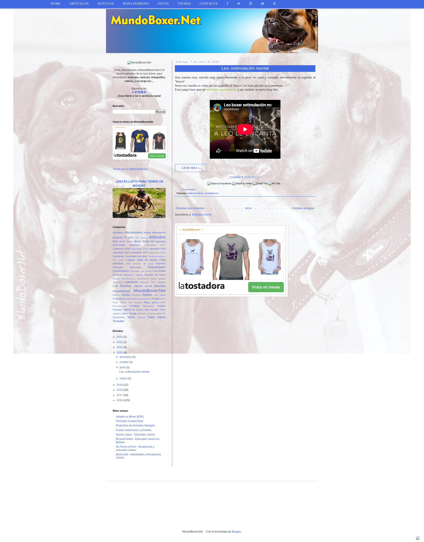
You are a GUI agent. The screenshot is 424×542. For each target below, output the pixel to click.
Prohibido (135, 306)
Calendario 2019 (139, 249)
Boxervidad (119, 245)
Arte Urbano (141, 238)
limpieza (161, 282)
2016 (120, 400)
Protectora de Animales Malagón (135, 425)
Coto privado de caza (139, 263)
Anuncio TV (120, 237)
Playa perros (151, 302)
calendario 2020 (157, 248)
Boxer (138, 241)
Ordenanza (119, 298)
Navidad (125, 295)
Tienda (184, 3)
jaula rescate (158, 278)
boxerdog (160, 241)
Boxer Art (148, 241)
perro (163, 299)
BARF (122, 241)
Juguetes (117, 282)
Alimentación (159, 232)
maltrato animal (143, 286)
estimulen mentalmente (221, 89)
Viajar (151, 317)
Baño (115, 241)
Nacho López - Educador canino (135, 434)
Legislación (131, 282)
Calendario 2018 (121, 248)
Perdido (155, 298)
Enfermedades (157, 267)
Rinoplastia (148, 306)
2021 (120, 347)
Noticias (106, 3)
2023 (120, 336)
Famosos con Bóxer (140, 271)
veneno (141, 317)
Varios (131, 317)
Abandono (118, 232)
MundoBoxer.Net (150, 290)
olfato (163, 295)
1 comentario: (189, 189)
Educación (135, 267)
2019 (120, 384)
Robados (117, 309)
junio (123, 367)
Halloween (128, 275)
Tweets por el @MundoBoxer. (130, 169)
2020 (120, 352)
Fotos (162, 271)
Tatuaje (132, 313)
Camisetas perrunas (136, 256)
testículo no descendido (149, 313)
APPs (131, 237)
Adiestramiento (196, 193)
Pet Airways (135, 302)
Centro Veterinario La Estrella (133, 430)
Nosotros (136, 295)
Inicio (248, 208)
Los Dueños (122, 286)
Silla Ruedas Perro (155, 309)
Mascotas (160, 286)
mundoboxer (211, 193)
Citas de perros (147, 259)
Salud (127, 309)
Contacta (209, 3)
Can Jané (118, 260)
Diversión (118, 267)
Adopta (147, 232)
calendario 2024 (157, 252)
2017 (120, 395)
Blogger (236, 531)
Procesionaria (120, 306)
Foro (155, 271)
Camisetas (118, 256)
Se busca (137, 309)
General (117, 274)
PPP (163, 302)
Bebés (130, 241)
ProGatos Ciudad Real (129, 421)
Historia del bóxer (155, 274)
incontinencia (128, 278)
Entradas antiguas (303, 208)
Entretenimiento (121, 271)
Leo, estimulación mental (245, 68)
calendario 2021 (121, 252)
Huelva (116, 278)
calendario (134, 245)
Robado (161, 306)
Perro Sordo (120, 302)
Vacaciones (119, 317)
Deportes (161, 263)
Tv (164, 313)
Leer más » (191, 168)
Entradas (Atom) (201, 214)
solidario (117, 313)
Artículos (157, 237)
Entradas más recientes (190, 208)
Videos (161, 317)
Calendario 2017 (155, 245)
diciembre (126, 357)
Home (56, 3)
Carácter (130, 260)
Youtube (118, 321)
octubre (124, 362)
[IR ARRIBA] (418, 538)
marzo (124, 378)
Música (116, 295)
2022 (120, 342)
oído (156, 295)
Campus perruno (157, 256)
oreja (128, 299)
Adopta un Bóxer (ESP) (130, 416)
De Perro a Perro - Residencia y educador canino (135, 448)
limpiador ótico (148, 282)
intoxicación (143, 278)
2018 (120, 389)
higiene (139, 275)
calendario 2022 (139, 252)
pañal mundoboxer (141, 299)
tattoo (125, 313)
